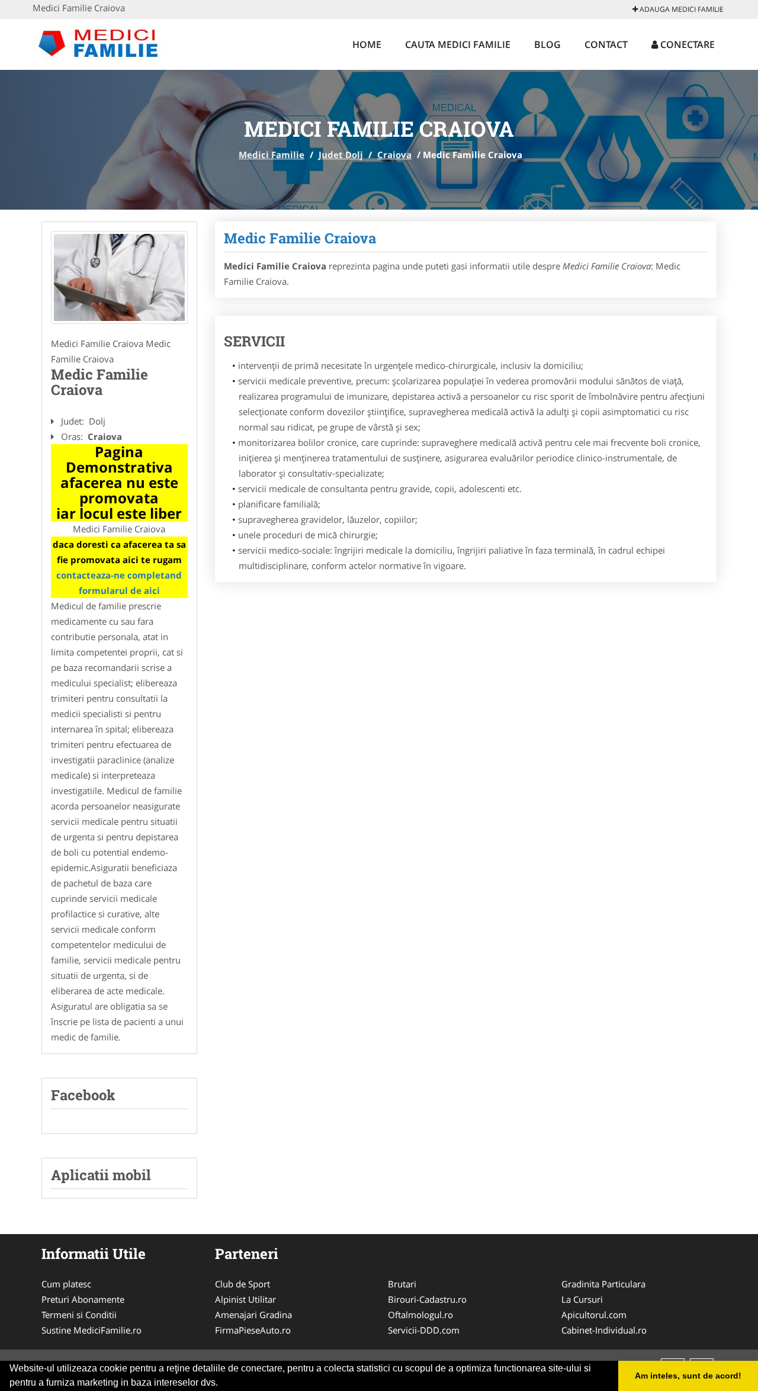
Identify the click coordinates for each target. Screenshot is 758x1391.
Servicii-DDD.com (424, 1330)
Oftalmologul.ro (420, 1315)
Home (366, 44)
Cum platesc (66, 1284)
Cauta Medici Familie (457, 44)
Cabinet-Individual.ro (604, 1330)
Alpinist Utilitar (245, 1299)
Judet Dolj (341, 154)
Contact (606, 44)
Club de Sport (242, 1284)
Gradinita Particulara (603, 1284)
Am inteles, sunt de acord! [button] (688, 1375)
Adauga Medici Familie (681, 9)
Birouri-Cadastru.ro (427, 1299)
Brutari (402, 1284)
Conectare (686, 44)
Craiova (394, 154)
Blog (547, 44)
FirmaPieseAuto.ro (253, 1330)
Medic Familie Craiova (300, 238)
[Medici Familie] (110, 43)
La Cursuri (582, 1299)
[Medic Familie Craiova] (119, 277)
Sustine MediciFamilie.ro (91, 1330)
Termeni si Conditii (79, 1315)
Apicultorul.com (594, 1315)
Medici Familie (271, 154)
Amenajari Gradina (253, 1315)
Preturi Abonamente (82, 1299)
